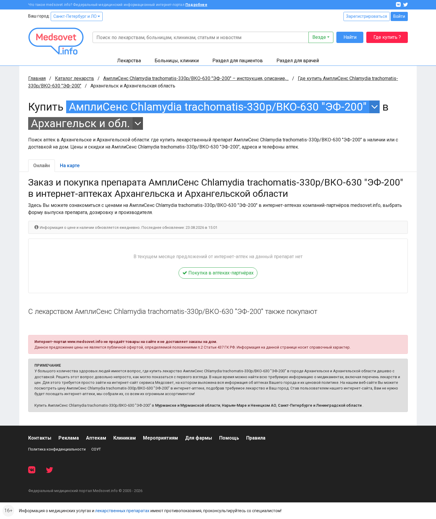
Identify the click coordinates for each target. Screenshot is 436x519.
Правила (255, 438)
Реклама (68, 438)
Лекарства (129, 60)
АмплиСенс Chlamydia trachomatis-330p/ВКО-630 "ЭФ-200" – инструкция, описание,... (196, 78)
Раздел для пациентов (237, 60)
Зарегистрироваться (366, 16)
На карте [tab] (69, 165)
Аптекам (96, 438)
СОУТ (96, 449)
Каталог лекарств (74, 78)
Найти (350, 37)
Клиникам (124, 438)
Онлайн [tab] (41, 165)
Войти (399, 16)
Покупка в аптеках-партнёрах (220, 273)
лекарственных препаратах (122, 510)
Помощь (229, 438)
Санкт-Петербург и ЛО (75, 16)
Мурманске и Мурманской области (187, 405)
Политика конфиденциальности (57, 449)
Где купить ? (387, 37)
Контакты (39, 438)
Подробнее (196, 5)
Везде (319, 37)
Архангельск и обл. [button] (80, 123)
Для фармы (198, 438)
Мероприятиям (160, 438)
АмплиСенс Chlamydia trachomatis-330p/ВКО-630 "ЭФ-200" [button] (218, 106)
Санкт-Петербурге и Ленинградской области (320, 405)
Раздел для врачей (297, 60)
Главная (37, 78)
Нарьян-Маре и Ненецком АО (249, 405)
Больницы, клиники (177, 60)
